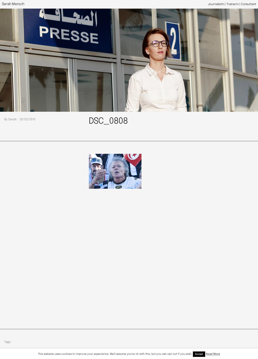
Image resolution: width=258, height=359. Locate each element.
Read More (213, 354)
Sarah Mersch (13, 4)
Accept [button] (199, 354)
